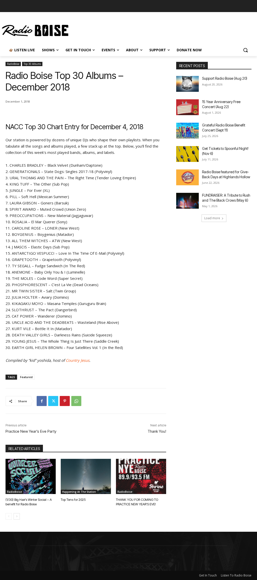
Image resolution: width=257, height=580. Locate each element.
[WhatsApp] (76, 401)
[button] (245, 50)
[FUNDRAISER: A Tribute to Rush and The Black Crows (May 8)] (187, 201)
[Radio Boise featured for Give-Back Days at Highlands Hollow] (187, 177)
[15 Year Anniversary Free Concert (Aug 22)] (187, 107)
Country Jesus (77, 360)
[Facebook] (42, 401)
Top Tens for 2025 (73, 500)
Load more (212, 218)
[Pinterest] (65, 401)
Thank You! (157, 431)
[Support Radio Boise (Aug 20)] (187, 84)
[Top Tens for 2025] (86, 476)
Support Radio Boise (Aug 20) (224, 78)
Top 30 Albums (32, 64)
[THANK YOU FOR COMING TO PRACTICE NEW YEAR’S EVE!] (141, 476)
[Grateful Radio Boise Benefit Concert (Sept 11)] (187, 131)
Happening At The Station (79, 492)
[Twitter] (53, 401)
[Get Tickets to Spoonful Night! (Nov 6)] (187, 154)
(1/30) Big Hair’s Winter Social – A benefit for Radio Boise (29, 502)
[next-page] (17, 516)
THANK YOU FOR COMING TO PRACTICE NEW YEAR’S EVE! (137, 502)
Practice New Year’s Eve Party (31, 431)
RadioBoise (13, 64)
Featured (26, 377)
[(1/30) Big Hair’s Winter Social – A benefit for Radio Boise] (31, 476)
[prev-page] (9, 516)
